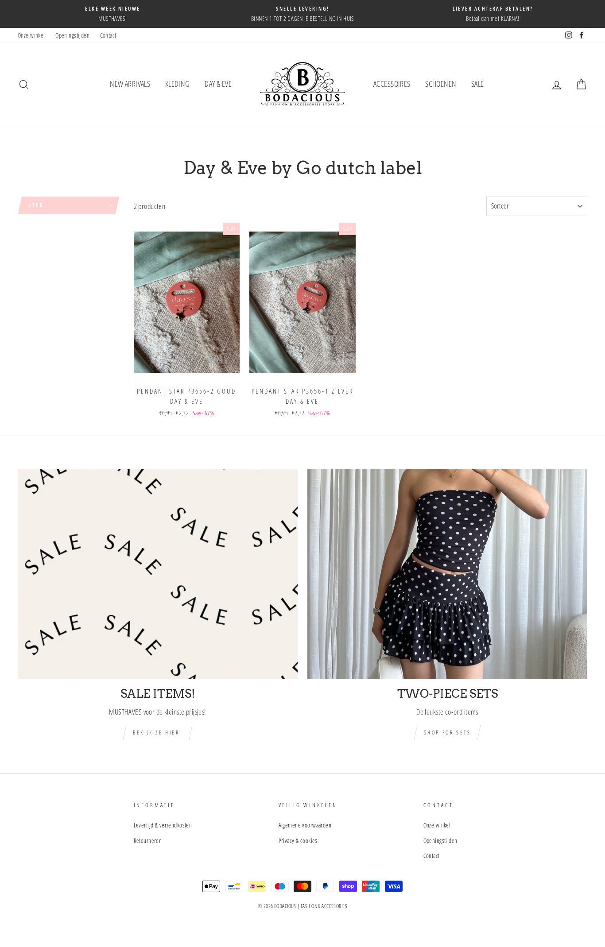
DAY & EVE (218, 83)
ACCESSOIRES (392, 83)
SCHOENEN (440, 83)
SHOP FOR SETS (447, 732)
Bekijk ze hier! (157, 732)
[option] (113, 13)
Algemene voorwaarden (305, 825)
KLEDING (177, 83)
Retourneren (148, 840)
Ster (36, 205)
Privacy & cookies (298, 840)
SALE (477, 83)
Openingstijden (72, 35)
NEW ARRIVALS (130, 83)
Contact (108, 35)
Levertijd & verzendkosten (163, 825)
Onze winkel (31, 35)
